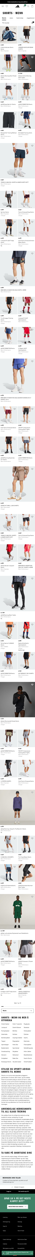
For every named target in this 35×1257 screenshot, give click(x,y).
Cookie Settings (7, 1239)
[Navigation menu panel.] (3, 6)
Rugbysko (27, 1024)
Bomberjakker (5, 1038)
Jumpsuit (4, 1027)
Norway (20, 1254)
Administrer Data (22, 1239)
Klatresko (26, 1041)
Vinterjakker (27, 1031)
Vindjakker (4, 1058)
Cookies (5, 1244)
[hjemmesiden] (17, 7)
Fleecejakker (27, 1044)
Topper (3, 1041)
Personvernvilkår (22, 1244)
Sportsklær (16, 1048)
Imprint (5, 1226)
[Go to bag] (32, 6)
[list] (17, 18)
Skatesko (26, 1027)
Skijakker (15, 1051)
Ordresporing (6, 1221)
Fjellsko (26, 1034)
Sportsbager (5, 1044)
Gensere (3, 1055)
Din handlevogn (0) (24, 1191)
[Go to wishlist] (7, 6)
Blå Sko (15, 1031)
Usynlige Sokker (17, 1038)
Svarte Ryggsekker (27, 1038)
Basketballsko (28, 1055)
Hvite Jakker (27, 1051)
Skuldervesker (17, 1062)
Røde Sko (15, 1058)
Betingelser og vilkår (8, 1248)
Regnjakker (16, 1041)
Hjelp (4, 1230)
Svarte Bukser (17, 1027)
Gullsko (15, 1034)
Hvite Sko (15, 1044)
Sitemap (20, 1221)
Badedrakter (5, 1048)
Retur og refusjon (22, 1217)
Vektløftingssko (28, 1048)
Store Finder (21, 1230)
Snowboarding (5, 1051)
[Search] (28, 6)
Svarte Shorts (28, 1058)
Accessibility (21, 1248)
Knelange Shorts (6, 1062)
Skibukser (16, 1055)
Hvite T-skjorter (17, 1024)
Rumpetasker (5, 1031)
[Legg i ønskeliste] (14, 29)
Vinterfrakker (5, 1024)
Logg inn (8, 1191)
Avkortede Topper (4, 1034)
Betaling (20, 1226)
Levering (5, 1217)
